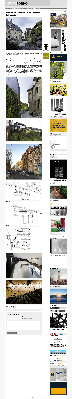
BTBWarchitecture (53, 138)
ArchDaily (52, 155)
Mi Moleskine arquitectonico (55, 144)
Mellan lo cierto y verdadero (54, 142)
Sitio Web (24, 319)
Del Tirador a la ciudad (54, 140)
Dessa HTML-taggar (16, 330)
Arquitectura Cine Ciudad (54, 137)
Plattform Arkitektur (53, 157)
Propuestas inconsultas (54, 146)
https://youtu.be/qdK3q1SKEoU (55, 134)
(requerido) (25, 316)
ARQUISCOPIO (33, 397)
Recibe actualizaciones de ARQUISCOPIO (57, 336)
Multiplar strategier (53, 145)
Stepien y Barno (53, 147)
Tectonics (52, 158)
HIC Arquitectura (53, 143)
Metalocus (52, 156)
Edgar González (53, 141)
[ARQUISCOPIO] (36, 3)
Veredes (51, 148)
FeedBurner (60, 342)
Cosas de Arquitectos (53, 139)
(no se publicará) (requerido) (27, 318)
